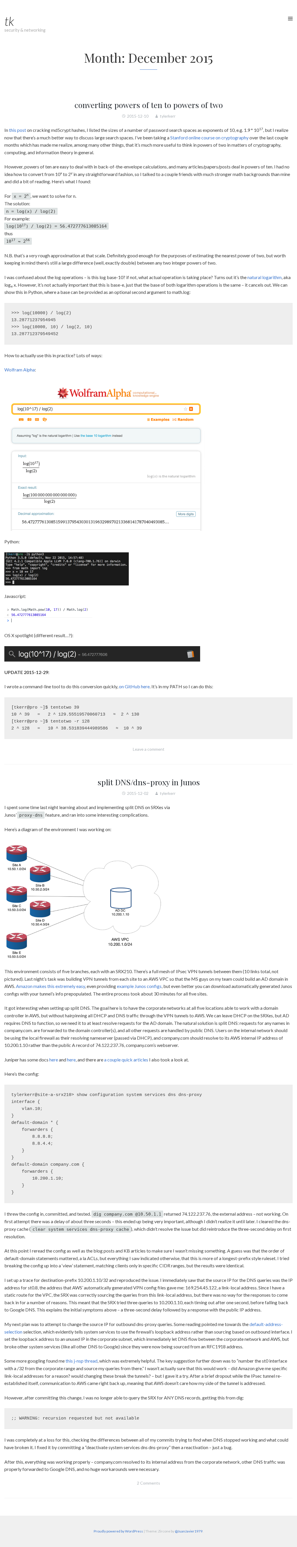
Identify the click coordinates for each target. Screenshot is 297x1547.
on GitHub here (134, 686)
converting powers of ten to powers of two (149, 105)
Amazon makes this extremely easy (50, 986)
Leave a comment (148, 749)
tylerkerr (167, 116)
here (53, 1059)
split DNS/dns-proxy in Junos (148, 782)
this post (17, 130)
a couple (112, 1059)
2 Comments (148, 1482)
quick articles (135, 1059)
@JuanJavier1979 (188, 1531)
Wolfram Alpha (19, 369)
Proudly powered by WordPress (118, 1531)
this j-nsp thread (81, 1360)
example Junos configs (139, 986)
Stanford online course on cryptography (209, 137)
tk (9, 20)
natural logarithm (264, 277)
